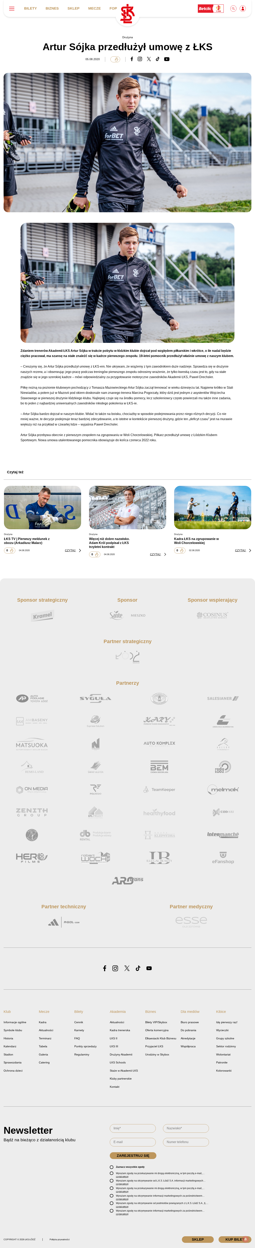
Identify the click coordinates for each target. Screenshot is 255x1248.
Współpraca (188, 1046)
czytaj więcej (122, 1176)
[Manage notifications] (245, 1239)
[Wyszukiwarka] (233, 8)
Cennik (78, 1022)
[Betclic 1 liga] (211, 8)
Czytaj (70, 550)
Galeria (43, 1054)
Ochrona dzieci (13, 1070)
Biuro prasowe (190, 1022)
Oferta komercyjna (157, 1030)
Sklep (73, 8)
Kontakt (114, 1086)
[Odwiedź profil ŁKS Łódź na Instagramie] (115, 968)
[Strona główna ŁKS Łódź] (127, 14)
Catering (44, 1062)
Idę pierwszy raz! (226, 1022)
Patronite (222, 1062)
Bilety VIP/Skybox (156, 1022)
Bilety (30, 8)
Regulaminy (81, 1054)
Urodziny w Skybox (157, 1054)
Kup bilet (235, 1239)
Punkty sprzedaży (85, 1046)
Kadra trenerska (120, 1030)
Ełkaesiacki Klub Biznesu (160, 1038)
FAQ (77, 1038)
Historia (8, 1038)
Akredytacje (188, 1038)
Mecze (94, 8)
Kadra (42, 1022)
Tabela (43, 1046)
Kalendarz (10, 1046)
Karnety (79, 1030)
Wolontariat (223, 1054)
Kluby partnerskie (121, 1078)
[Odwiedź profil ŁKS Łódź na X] (126, 968)
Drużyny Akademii (121, 1054)
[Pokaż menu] (11, 8)
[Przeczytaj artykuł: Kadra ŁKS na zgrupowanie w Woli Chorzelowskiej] (212, 507)
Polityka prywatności (60, 1239)
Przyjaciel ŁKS (154, 1046)
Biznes (52, 8)
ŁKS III (114, 1046)
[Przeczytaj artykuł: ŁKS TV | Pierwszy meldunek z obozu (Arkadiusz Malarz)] (42, 507)
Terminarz (45, 1038)
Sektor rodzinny (226, 1046)
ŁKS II (113, 1038)
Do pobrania (188, 1030)
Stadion (8, 1054)
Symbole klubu (13, 1030)
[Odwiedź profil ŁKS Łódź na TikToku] (138, 968)
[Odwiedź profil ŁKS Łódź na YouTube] (149, 968)
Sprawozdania (13, 1062)
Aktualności (46, 1030)
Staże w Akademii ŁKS (124, 1070)
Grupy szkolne (225, 1038)
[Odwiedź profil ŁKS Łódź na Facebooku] (104, 968)
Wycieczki (222, 1030)
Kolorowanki (223, 1070)
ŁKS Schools (118, 1062)
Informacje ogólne (15, 1022)
